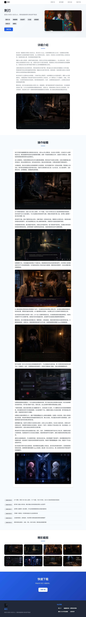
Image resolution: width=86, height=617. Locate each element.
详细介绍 (53, 2)
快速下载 (78, 2)
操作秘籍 (61, 2)
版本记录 (70, 2)
